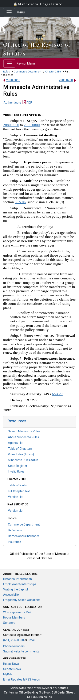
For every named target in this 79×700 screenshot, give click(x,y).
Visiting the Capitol (15, 589)
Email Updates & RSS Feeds (21, 679)
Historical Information (17, 579)
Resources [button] (17, 421)
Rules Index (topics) (21, 454)
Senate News (12, 669)
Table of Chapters (20, 448)
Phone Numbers (14, 646)
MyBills (7, 674)
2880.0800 (32, 125)
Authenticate (12, 102)
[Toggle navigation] (9, 12)
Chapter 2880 (53, 71)
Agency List (15, 442)
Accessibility (11, 594)
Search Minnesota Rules (24, 431)
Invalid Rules (16, 471)
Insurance (14, 542)
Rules (6, 71)
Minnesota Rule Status (23, 460)
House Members (14, 617)
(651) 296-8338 (13, 640)
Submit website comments (21, 651)
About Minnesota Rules (23, 437)
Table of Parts (17, 485)
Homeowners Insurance (24, 536)
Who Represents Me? (17, 612)
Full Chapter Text (19, 491)
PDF (29, 102)
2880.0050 (13, 80)
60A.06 (20, 202)
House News (11, 663)
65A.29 (57, 394)
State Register (17, 466)
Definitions (15, 530)
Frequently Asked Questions (21, 600)
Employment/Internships (19, 584)
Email (31, 640)
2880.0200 (66, 80)
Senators (9, 622)
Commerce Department (27, 71)
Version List (15, 497)
